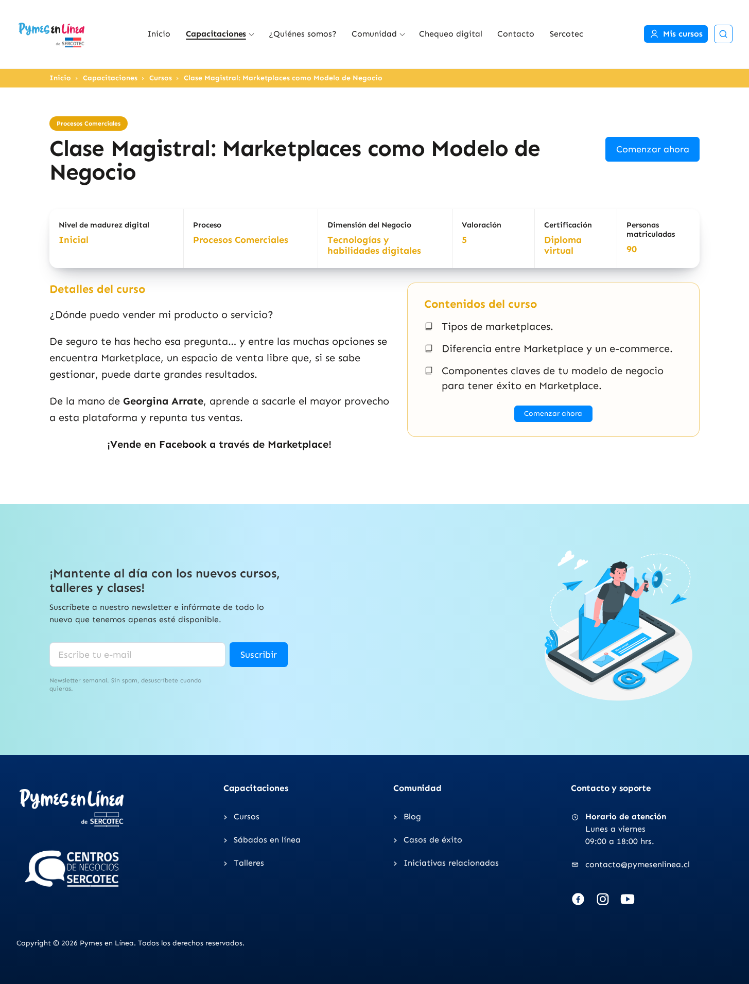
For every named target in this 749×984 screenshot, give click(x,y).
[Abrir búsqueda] (723, 34)
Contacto (515, 34)
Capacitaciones (216, 34)
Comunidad (374, 34)
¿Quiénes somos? (303, 34)
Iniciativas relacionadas (451, 863)
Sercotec (566, 34)
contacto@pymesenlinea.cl (637, 864)
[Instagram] (603, 899)
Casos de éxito (433, 840)
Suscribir (258, 654)
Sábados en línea (267, 840)
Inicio (158, 34)
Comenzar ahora (652, 149)
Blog (412, 816)
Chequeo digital (450, 34)
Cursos (160, 78)
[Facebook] (578, 899)
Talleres (249, 863)
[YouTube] (627, 899)
